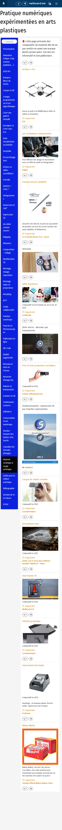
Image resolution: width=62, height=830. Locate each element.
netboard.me (37, 3)
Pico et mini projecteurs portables (39, 365)
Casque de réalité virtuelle (35, 479)
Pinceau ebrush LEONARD (34, 182)
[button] (49, 3)
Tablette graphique (31, 621)
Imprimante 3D (29, 575)
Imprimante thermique (33, 665)
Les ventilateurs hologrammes (36, 133)
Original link (30, 118)
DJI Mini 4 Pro (28, 69)
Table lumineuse (30, 284)
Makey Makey (28, 725)
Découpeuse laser (30, 523)
